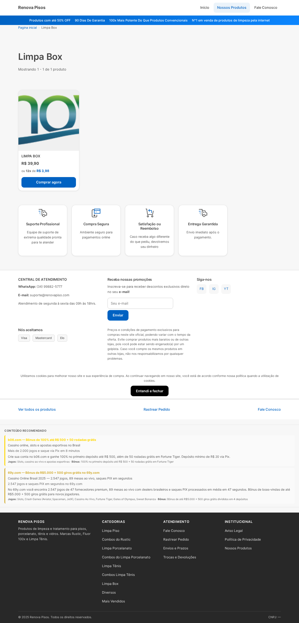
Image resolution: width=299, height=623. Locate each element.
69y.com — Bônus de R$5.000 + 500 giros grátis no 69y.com (54, 472)
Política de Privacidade (243, 539)
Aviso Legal (234, 531)
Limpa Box (110, 584)
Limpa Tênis (111, 566)
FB (202, 289)
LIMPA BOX (30, 156)
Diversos (109, 592)
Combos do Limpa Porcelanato (126, 557)
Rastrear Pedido (157, 409)
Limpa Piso (110, 531)
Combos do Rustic (116, 539)
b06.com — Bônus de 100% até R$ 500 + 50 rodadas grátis (52, 440)
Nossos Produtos (231, 7)
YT (226, 289)
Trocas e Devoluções (179, 557)
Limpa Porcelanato (117, 548)
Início (204, 7)
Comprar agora (48, 182)
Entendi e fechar (149, 391)
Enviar (118, 315)
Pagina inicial (27, 27)
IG (214, 289)
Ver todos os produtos (37, 409)
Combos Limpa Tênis (118, 575)
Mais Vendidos (113, 601)
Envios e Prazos (175, 548)
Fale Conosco (265, 7)
